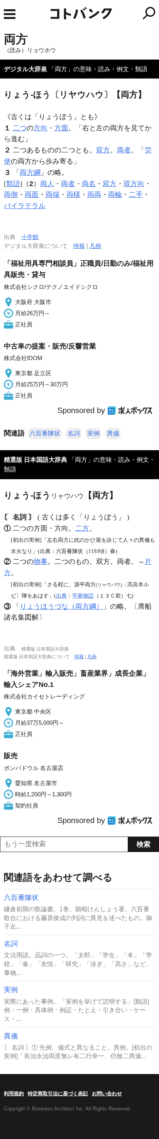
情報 (79, 245)
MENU (9, 14)
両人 (47, 184)
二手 (136, 194)
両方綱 (30, 172)
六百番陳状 (44, 433)
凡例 (95, 245)
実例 (93, 433)
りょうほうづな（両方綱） (61, 606)
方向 (40, 128)
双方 (103, 150)
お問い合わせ (107, 1093)
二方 (82, 528)
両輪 (115, 194)
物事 (40, 561)
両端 (52, 194)
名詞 (74, 433)
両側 (11, 194)
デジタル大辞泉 (25, 69)
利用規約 (14, 1093)
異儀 (113, 433)
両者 (124, 150)
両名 (89, 184)
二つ (20, 128)
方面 (61, 128)
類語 (13, 184)
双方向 (133, 184)
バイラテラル (25, 206)
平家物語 (83, 596)
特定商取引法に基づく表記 (58, 1093)
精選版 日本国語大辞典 (35, 459)
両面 (32, 194)
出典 (61, 596)
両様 (73, 194)
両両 (94, 194)
